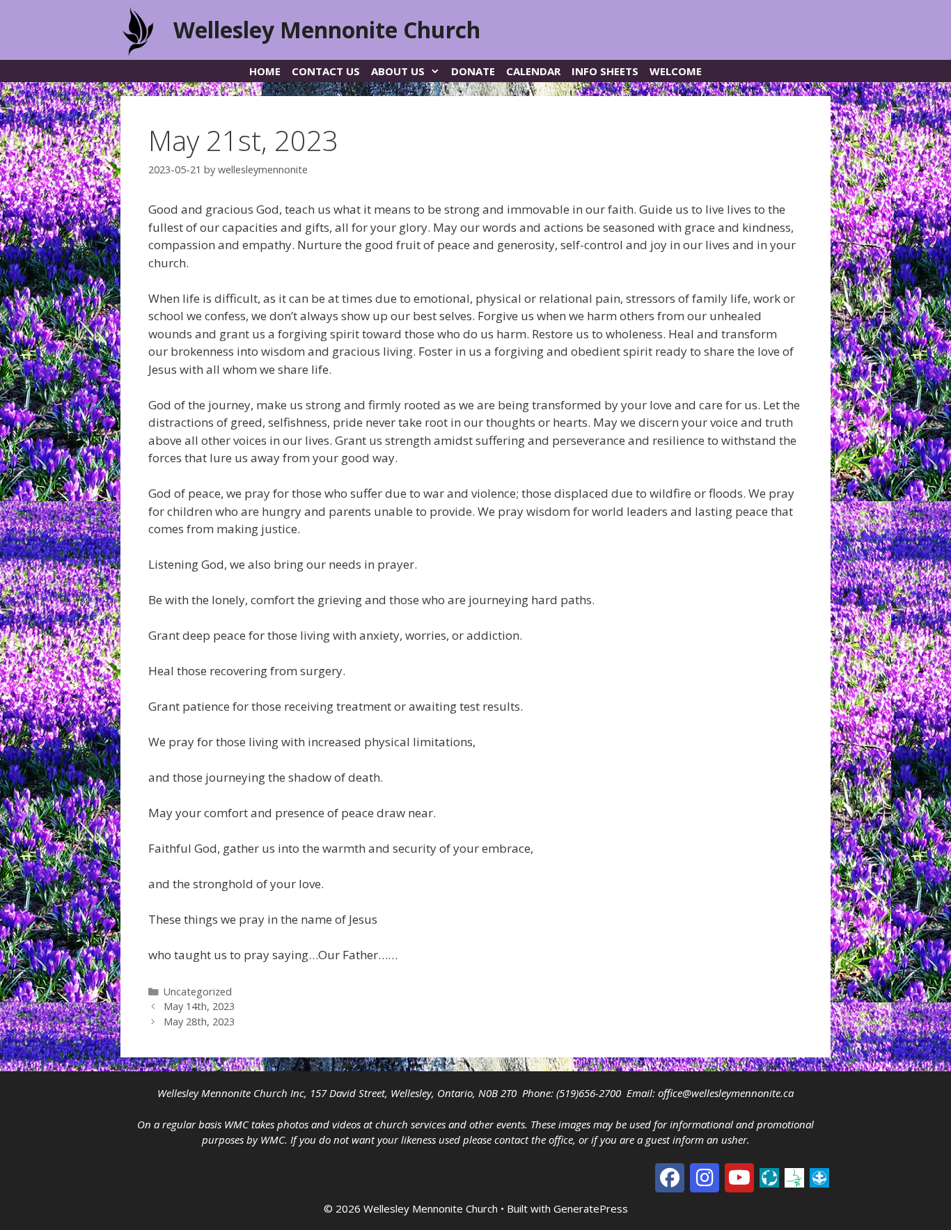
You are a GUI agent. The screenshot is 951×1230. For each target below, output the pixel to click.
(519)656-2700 (588, 1093)
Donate (473, 71)
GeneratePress (590, 1208)
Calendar (533, 71)
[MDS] (819, 1176)
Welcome (676, 71)
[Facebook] (669, 1177)
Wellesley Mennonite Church (326, 30)
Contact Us (326, 71)
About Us (398, 71)
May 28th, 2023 (199, 1021)
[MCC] (769, 1176)
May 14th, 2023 (199, 1006)
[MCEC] (794, 1176)
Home (265, 71)
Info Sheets (605, 71)
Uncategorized (198, 991)
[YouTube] (739, 1177)
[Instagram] (704, 1177)
